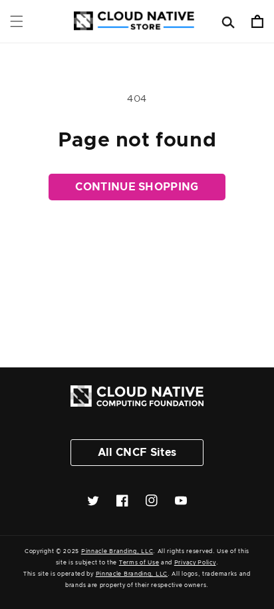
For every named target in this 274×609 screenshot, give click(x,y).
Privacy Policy (195, 563)
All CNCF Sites (137, 452)
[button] (16, 21)
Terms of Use (139, 563)
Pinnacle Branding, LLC (117, 551)
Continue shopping (136, 187)
